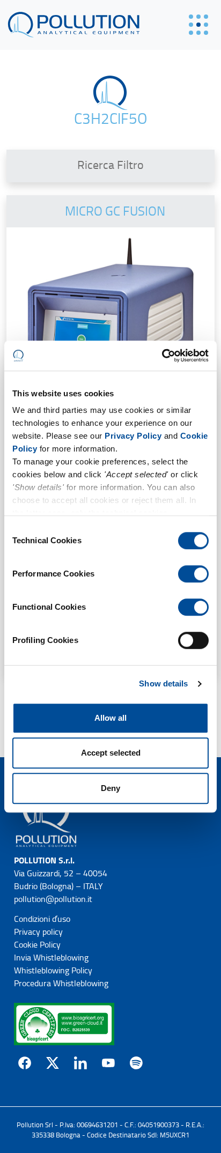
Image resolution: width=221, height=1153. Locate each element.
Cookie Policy (37, 944)
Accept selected (111, 752)
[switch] (193, 573)
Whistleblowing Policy (53, 970)
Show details (163, 683)
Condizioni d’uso (42, 919)
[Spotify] (136, 1063)
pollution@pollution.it (53, 899)
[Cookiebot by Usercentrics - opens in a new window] (162, 356)
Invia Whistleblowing (51, 957)
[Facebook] (24, 1063)
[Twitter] (52, 1063)
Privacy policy (38, 932)
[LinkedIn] (80, 1063)
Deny (110, 788)
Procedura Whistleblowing (61, 983)
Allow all (110, 717)
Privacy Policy (133, 435)
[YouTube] (108, 1063)
